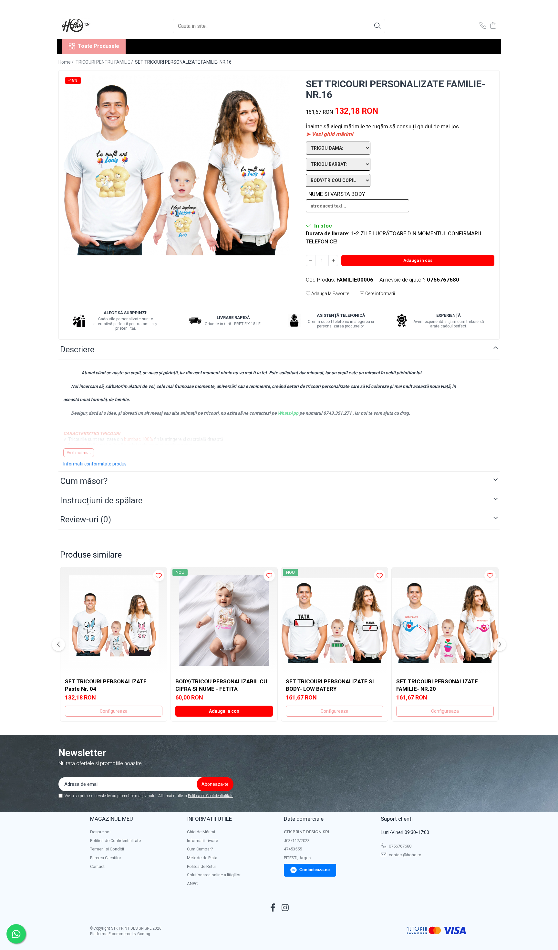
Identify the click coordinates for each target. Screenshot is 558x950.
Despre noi (100, 831)
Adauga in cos (417, 260)
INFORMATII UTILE (209, 819)
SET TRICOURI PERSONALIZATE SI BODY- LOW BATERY (330, 685)
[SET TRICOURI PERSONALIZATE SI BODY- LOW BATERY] (334, 620)
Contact (97, 866)
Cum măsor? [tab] (84, 481)
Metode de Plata (202, 857)
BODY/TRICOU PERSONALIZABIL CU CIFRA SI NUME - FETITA (221, 685)
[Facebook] (273, 908)
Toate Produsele (98, 46)
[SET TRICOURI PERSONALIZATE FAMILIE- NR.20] (445, 620)
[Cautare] (377, 26)
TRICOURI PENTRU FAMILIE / (105, 62)
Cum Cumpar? (200, 849)
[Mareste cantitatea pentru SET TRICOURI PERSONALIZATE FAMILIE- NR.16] (333, 260)
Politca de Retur (201, 866)
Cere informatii (379, 293)
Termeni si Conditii (107, 849)
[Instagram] (285, 908)
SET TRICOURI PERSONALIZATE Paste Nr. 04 (106, 685)
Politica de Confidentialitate (210, 796)
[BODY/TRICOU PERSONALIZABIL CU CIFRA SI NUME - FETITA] (224, 620)
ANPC (192, 883)
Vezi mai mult (78, 453)
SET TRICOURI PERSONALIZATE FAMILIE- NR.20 (437, 685)
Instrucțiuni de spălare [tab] (101, 500)
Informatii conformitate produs (95, 463)
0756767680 (399, 846)
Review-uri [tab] (85, 519)
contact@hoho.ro (404, 854)
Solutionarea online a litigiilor (214, 874)
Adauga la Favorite (329, 293)
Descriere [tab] (77, 349)
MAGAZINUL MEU (111, 819)
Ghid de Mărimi (201, 831)
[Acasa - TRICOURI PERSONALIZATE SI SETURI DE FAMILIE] (94, 26)
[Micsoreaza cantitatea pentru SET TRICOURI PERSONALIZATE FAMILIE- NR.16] (310, 260)
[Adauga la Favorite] (158, 575)
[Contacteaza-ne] (483, 26)
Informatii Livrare (202, 840)
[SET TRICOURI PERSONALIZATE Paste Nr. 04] (113, 620)
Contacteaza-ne (314, 869)
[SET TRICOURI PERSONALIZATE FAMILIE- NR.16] (177, 165)
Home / (66, 62)
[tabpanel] (177, 165)
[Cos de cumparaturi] (493, 26)
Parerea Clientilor (105, 857)
